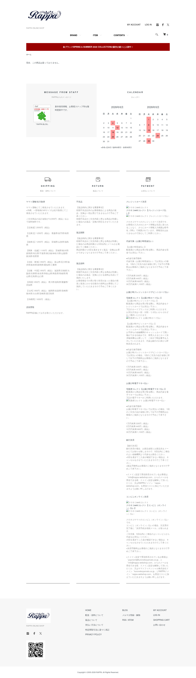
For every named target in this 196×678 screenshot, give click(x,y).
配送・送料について (94, 615)
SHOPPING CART (161, 619)
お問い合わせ (159, 624)
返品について (91, 619)
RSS (124, 619)
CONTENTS (119, 35)
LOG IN (148, 24)
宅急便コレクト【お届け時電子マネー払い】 (146, 388)
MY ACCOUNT (134, 24)
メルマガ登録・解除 (131, 615)
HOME (88, 610)
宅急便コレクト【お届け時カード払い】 (144, 297)
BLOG (125, 610)
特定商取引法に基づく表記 (97, 629)
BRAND (73, 35)
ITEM (95, 35)
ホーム (28, 54)
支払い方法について (94, 624)
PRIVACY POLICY (93, 634)
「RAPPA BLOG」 (42, 124)
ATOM (131, 619)
